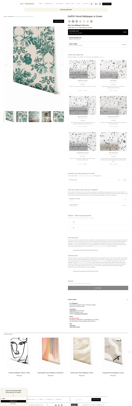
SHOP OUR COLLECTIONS (66, 9)
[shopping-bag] (100, 4)
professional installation (81, 313)
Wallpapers (11, 16)
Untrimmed (73, 310)
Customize (59, 3)
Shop (40, 3)
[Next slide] (61, 64)
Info (78, 3)
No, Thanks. (13, 403)
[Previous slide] (6, 64)
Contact (86, 3)
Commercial (49, 3)
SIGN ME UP (13, 401)
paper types (70, 3)
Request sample (59, 21)
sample (77, 27)
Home (5, 16)
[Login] (96, 4)
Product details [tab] (72, 299)
